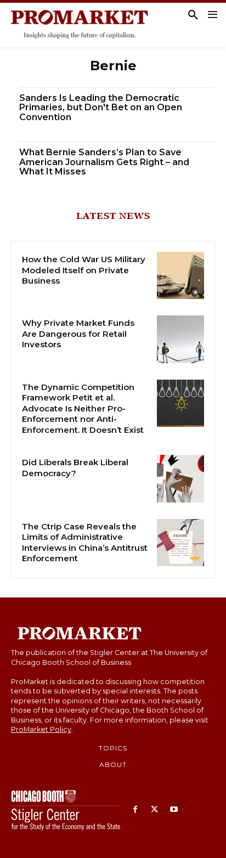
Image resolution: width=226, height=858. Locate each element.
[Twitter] (154, 810)
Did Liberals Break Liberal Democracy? (75, 467)
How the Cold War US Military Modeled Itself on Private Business (83, 270)
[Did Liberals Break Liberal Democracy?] (180, 478)
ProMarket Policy (41, 729)
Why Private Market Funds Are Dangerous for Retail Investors (78, 333)
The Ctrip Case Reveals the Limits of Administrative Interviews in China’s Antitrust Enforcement (85, 542)
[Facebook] (135, 810)
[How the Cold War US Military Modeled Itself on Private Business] (180, 275)
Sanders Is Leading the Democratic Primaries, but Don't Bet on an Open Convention (100, 107)
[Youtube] (173, 810)
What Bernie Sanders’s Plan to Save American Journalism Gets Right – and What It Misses (104, 162)
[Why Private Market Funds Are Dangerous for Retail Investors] (180, 339)
